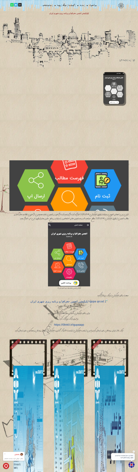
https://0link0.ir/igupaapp (69, 324)
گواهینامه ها (71, 5)
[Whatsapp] (12, 4)
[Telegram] (16, 4)
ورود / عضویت (93, 5)
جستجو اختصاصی (47, 5)
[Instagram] (20, 4)
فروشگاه (64, 5)
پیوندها (59, 5)
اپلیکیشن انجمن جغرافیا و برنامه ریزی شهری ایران (69, 13)
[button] (96, 344)
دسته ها (82, 5)
